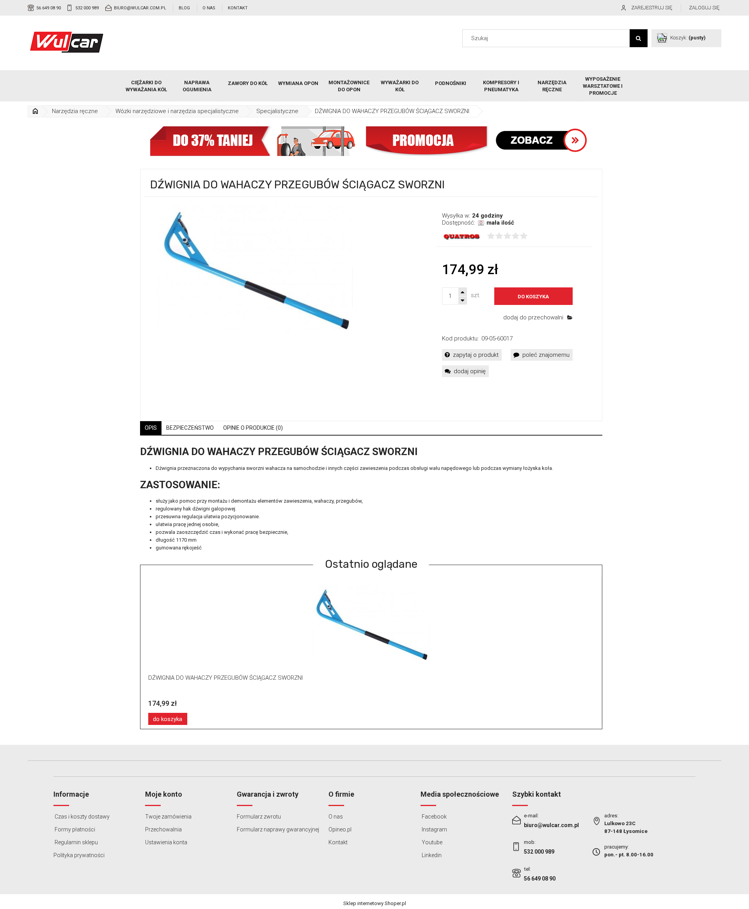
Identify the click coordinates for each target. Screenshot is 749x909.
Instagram (434, 829)
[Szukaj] (639, 38)
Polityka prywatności (79, 855)
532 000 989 (87, 8)
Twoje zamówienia (168, 816)
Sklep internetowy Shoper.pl (374, 903)
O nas (208, 8)
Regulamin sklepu (75, 842)
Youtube (431, 842)
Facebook (434, 816)
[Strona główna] (67, 42)
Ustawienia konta (166, 842)
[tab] (151, 428)
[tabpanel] (371, 499)
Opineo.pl (339, 829)
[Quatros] (461, 236)
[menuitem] (146, 86)
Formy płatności (74, 829)
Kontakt (238, 8)
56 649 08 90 (48, 8)
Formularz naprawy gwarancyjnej (278, 829)
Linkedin (431, 855)
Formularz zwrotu (259, 816)
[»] (35, 111)
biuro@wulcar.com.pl (140, 8)
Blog (184, 8)
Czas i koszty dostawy (81, 816)
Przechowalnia (163, 829)
